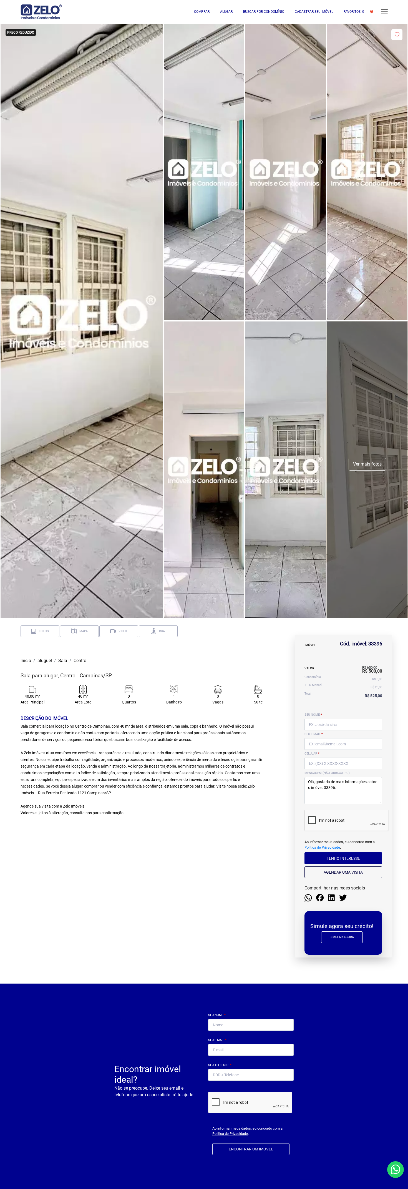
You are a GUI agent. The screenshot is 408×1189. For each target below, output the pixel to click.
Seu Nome (217, 1015)
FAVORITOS (354, 12)
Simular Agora (342, 937)
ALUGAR (226, 12)
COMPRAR (202, 12)
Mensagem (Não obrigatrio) (327, 773)
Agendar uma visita (343, 872)
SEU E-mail (313, 734)
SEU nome (313, 715)
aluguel (44, 660)
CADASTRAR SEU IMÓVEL (314, 12)
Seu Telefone (219, 1065)
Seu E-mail (217, 1040)
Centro (80, 660)
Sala (62, 660)
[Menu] (384, 11)
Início (26, 660)
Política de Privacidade (322, 847)
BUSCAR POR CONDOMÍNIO (263, 12)
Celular (311, 753)
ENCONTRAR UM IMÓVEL (251, 1149)
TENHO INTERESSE (343, 858)
